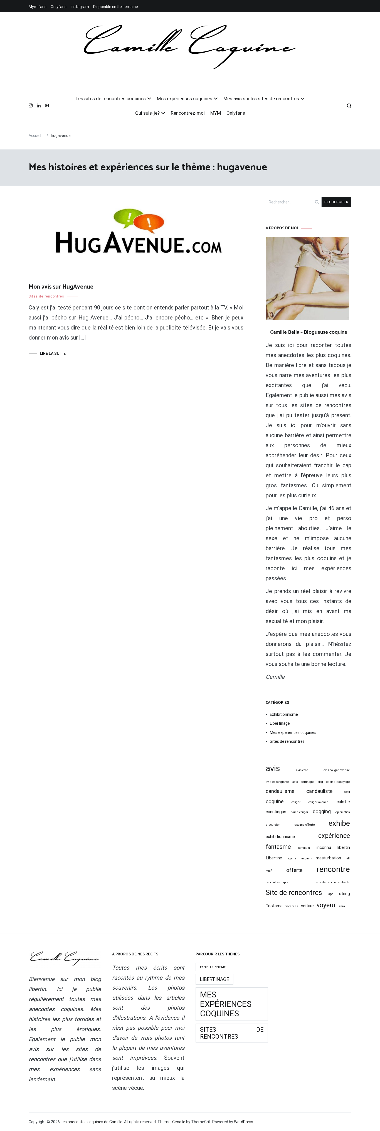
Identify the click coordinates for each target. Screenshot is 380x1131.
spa (330, 894)
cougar (296, 802)
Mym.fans (37, 6)
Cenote (178, 1122)
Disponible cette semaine (115, 6)
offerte (294, 870)
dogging (322, 811)
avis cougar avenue (337, 770)
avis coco (302, 770)
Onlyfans (58, 6)
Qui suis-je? (147, 113)
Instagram (80, 6)
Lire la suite (53, 353)
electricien (273, 825)
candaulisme (280, 791)
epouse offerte (304, 825)
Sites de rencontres (46, 296)
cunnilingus (276, 811)
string (344, 893)
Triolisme (274, 905)
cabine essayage (338, 782)
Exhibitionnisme (284, 714)
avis (273, 768)
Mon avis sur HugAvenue (61, 287)
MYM (215, 113)
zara (342, 906)
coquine (274, 801)
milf (347, 858)
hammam (303, 848)
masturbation (328, 857)
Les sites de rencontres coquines (111, 98)
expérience (334, 836)
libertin (343, 847)
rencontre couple (277, 882)
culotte (343, 801)
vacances (291, 906)
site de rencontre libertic (333, 882)
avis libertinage (303, 782)
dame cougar (299, 812)
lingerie (291, 858)
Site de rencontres (294, 893)
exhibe (339, 823)
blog (320, 782)
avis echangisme (277, 782)
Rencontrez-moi (188, 113)
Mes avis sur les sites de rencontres (261, 98)
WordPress (243, 1122)
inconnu (324, 847)
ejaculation (342, 812)
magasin (306, 858)
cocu (347, 792)
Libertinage (280, 723)
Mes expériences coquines (184, 98)
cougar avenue (319, 802)
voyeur (326, 905)
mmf (269, 871)
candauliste (319, 791)
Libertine (274, 857)
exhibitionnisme (280, 836)
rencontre (333, 869)
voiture (307, 905)
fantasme (278, 846)
